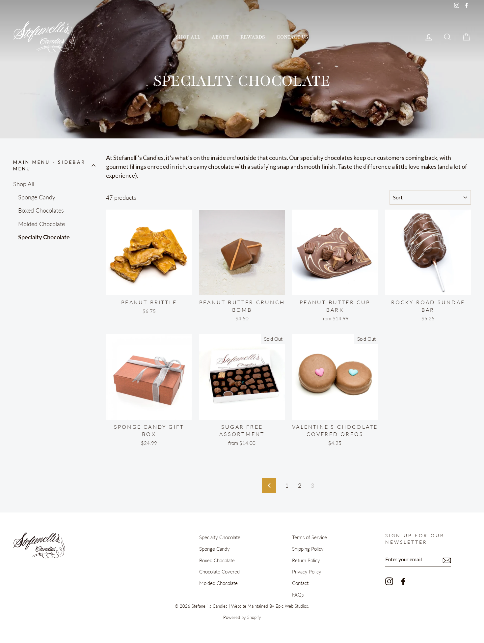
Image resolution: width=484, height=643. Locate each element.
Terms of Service (309, 537)
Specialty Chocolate (44, 237)
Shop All (188, 37)
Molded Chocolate (41, 223)
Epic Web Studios (292, 606)
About (220, 37)
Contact (300, 583)
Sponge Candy (36, 197)
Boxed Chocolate (217, 560)
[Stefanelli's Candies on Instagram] (389, 581)
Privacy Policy (306, 571)
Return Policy (306, 560)
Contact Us (292, 37)
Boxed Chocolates (41, 210)
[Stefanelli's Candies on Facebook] (403, 581)
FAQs (298, 595)
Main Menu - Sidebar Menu (49, 165)
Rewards (252, 37)
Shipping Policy (308, 549)
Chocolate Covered (219, 571)
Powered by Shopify (242, 617)
